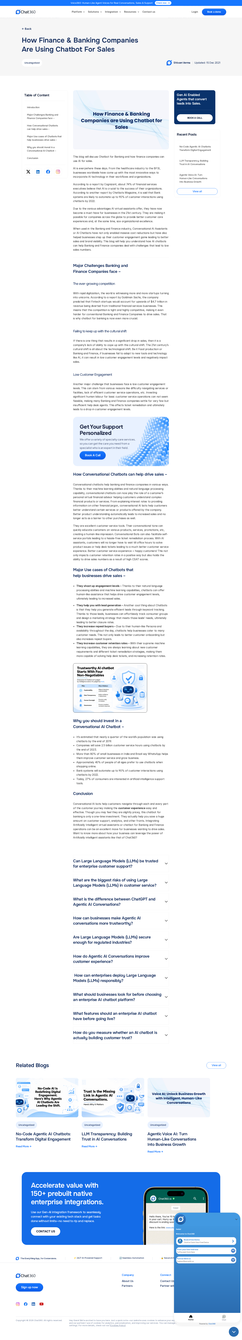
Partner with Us (169, 1285)
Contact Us (167, 1281)
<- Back (26, 28)
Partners (127, 1285)
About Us (127, 1281)
